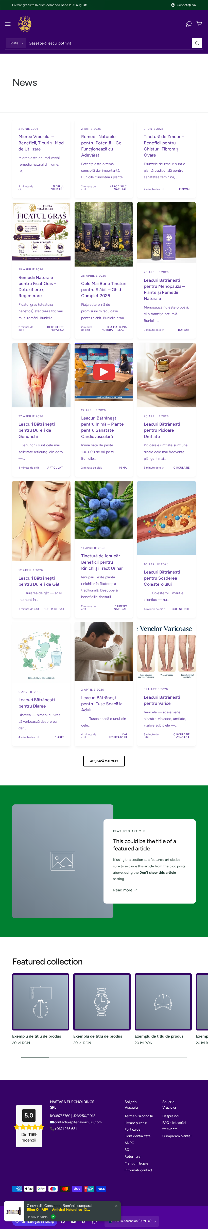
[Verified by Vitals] (53, 1216)
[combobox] (115, 43)
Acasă (21, 59)
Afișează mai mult (104, 761)
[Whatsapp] (188, 24)
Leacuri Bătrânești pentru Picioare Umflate (162, 430)
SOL (128, 1150)
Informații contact (138, 1170)
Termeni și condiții (139, 1116)
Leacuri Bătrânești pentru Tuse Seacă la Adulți (102, 704)
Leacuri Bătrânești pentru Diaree (37, 702)
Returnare (133, 1156)
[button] (8, 24)
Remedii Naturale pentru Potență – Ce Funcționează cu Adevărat (101, 146)
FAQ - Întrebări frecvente (174, 1126)
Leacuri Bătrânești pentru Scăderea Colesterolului (162, 578)
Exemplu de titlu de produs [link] (36, 1036)
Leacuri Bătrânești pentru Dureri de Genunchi (37, 430)
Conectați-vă (186, 5)
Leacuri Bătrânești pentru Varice (162, 700)
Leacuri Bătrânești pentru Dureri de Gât (39, 581)
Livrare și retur (136, 1123)
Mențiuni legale (136, 1163)
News (34, 59)
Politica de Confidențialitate (138, 1132)
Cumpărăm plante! (177, 1136)
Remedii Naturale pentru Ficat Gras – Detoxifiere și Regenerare (37, 286)
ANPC (129, 1143)
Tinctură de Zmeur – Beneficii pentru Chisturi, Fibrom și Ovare (164, 146)
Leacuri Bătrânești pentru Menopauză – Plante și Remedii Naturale (164, 289)
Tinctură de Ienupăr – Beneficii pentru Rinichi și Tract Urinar (102, 562)
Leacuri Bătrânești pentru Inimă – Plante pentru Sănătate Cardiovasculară (102, 427)
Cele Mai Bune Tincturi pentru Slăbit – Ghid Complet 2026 (103, 289)
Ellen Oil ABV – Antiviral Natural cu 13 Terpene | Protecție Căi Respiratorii (58, 1210)
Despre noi (170, 1116)
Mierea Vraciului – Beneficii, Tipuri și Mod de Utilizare (41, 142)
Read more (122, 890)
